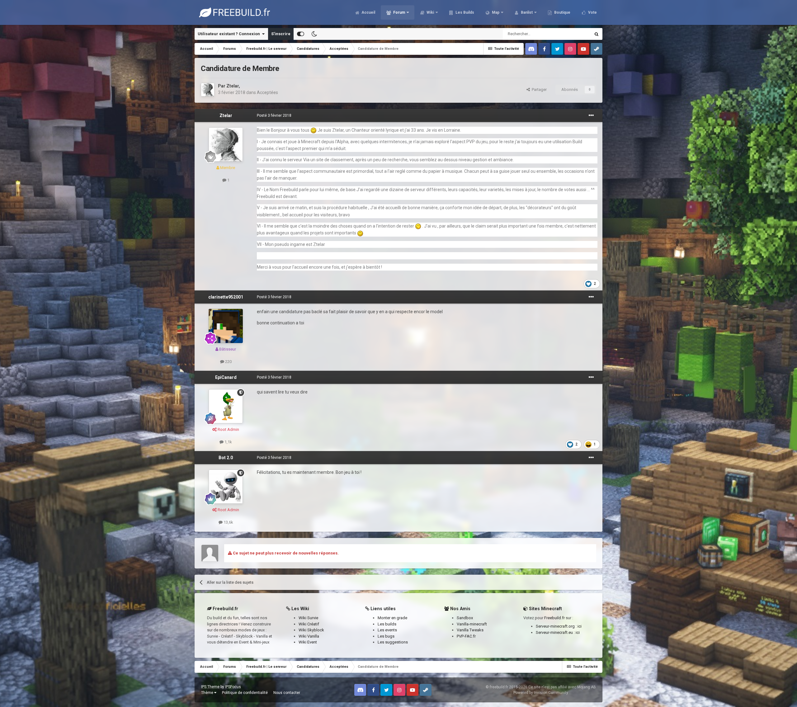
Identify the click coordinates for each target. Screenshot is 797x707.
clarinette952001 (225, 297)
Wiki (430, 12)
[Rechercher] (596, 34)
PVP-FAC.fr (466, 636)
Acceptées (267, 92)
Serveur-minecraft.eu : (556, 632)
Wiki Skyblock (311, 630)
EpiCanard (226, 377)
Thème (207, 693)
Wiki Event (308, 642)
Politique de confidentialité (245, 693)
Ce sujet (575, 34)
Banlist (526, 12)
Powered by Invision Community (540, 693)
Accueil (368, 12)
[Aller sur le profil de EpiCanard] (226, 406)
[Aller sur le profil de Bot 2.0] (226, 486)
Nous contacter (286, 693)
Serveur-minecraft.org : (557, 626)
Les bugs (386, 636)
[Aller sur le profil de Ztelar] (208, 90)
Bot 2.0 (226, 457)
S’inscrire (280, 33)
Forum (398, 12)
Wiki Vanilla (309, 636)
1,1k (228, 442)
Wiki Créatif (309, 624)
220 (228, 361)
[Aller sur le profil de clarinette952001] (226, 326)
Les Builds (464, 12)
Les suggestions (393, 642)
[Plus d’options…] (591, 115)
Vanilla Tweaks (470, 630)
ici (580, 626)
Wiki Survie (308, 617)
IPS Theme (210, 687)
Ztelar (232, 85)
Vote (592, 12)
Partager (538, 89)
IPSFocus (233, 687)
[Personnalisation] (300, 34)
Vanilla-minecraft (472, 624)
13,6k (228, 522)
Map (495, 12)
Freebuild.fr (554, 617)
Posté (274, 115)
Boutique (561, 12)
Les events (387, 630)
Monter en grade (392, 617)
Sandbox (465, 617)
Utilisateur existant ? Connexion (230, 33)
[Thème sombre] (314, 34)
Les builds (387, 624)
